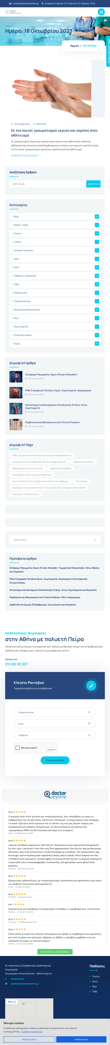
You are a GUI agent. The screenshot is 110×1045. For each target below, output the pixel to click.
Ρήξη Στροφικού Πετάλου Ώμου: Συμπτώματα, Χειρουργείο (58, 390)
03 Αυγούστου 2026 (36, 378)
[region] (55, 1032)
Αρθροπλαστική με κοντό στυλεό (27, 468)
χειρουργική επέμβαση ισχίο (25, 494)
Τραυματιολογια (22, 301)
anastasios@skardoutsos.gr (26, 3)
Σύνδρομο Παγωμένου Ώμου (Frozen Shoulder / (51, 374)
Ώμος (17, 343)
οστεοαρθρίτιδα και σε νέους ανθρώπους (32, 474)
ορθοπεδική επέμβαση (60, 468)
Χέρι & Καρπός (21, 326)
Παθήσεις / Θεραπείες (25, 275)
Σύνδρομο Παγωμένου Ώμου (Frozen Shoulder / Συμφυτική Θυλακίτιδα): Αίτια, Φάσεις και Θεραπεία (54, 570)
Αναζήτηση (94, 184)
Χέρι (16, 318)
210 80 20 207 (16, 664)
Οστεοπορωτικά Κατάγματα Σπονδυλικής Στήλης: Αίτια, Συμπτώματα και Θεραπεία (53, 590)
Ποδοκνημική (20, 292)
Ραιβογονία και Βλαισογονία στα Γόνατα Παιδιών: (52, 422)
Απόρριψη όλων (29, 1039)
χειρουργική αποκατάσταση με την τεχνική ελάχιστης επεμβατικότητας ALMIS (48, 487)
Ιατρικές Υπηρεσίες (24, 250)
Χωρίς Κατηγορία (22, 335)
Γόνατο (17, 233)
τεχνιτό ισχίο (81, 481)
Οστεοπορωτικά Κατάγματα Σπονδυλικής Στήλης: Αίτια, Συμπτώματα (56, 406)
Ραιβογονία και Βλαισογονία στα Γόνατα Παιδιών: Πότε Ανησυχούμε (44, 597)
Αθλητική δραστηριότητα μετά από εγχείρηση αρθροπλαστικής (42, 455)
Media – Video (21, 224)
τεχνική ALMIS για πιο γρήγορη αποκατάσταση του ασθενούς (40, 481)
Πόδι (16, 284)
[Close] (108, 1020)
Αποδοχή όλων (81, 1039)
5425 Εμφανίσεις (22, 124)
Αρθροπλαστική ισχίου (83, 461)
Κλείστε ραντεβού (55, 760)
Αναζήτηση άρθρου (23, 172)
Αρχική (74, 45)
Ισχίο (16, 258)
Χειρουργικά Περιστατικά (27, 309)
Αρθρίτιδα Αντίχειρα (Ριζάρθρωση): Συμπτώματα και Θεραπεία (42, 604)
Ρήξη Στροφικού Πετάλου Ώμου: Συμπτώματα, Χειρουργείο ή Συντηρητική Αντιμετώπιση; (48, 581)
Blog (16, 216)
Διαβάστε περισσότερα (32, 1031)
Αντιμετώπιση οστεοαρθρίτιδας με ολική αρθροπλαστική (39, 461)
